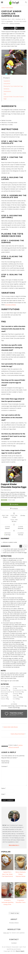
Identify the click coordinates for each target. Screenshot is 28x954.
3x (25, 546)
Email (3, 794)
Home (3, 7)
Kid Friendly (9, 7)
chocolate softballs (10, 304)
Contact (14, 943)
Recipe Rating (5, 761)
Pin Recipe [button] (15, 508)
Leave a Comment (15, 23)
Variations (6, 88)
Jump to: (7, 78)
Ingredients (7, 81)
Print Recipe (20, 28)
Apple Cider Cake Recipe (11, 727)
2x (23, 546)
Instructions (7, 83)
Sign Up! (6, 932)
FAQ (5, 94)
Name (3, 788)
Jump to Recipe (9, 28)
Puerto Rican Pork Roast (17, 733)
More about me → (14, 845)
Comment (4, 766)
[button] (1, 500)
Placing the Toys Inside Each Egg (13, 86)
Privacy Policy (14, 922)
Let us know (13, 714)
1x (20, 546)
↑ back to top (14, 913)
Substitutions (7, 91)
